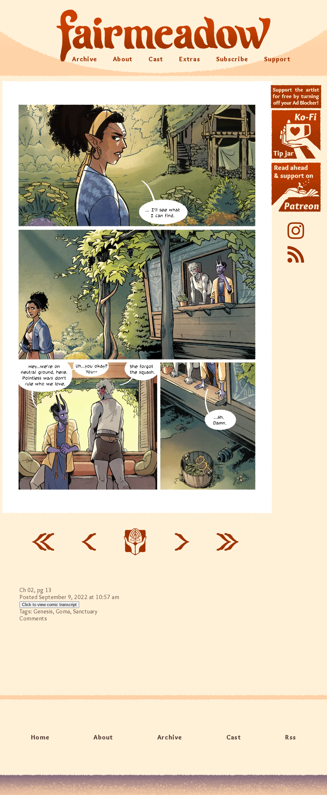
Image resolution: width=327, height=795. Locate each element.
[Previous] (89, 542)
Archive (84, 59)
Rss (290, 737)
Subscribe (232, 59)
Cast (155, 59)
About (123, 59)
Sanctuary (85, 611)
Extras (189, 59)
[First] (43, 542)
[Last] (228, 542)
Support (277, 59)
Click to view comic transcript (49, 604)
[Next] (182, 542)
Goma (63, 611)
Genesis (43, 611)
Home (40, 737)
